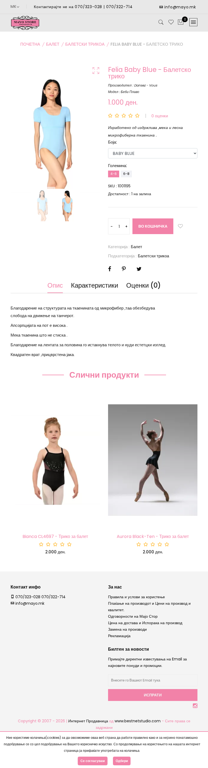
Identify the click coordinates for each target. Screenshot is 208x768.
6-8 (126, 173)
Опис (55, 286)
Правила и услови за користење (136, 597)
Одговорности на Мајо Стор (133, 616)
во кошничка (152, 226)
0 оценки (159, 116)
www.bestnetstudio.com (138, 721)
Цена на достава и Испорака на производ (145, 623)
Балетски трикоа (85, 44)
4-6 (113, 173)
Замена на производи (127, 629)
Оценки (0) (143, 286)
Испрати (153, 695)
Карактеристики (94, 286)
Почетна (30, 44)
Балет (52, 44)
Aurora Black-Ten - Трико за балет (153, 536)
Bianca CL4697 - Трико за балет (55, 536)
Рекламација (119, 636)
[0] (180, 22)
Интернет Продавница (88, 721)
